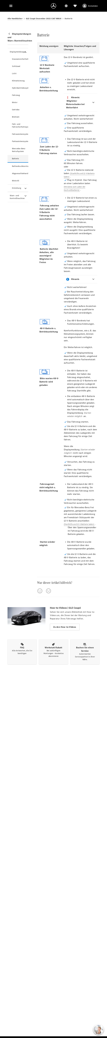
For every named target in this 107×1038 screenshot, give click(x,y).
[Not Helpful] (48, 591)
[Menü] (11, 5)
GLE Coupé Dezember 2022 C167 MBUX (43, 18)
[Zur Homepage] (53, 6)
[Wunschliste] (75, 6)
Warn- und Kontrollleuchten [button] (17, 197)
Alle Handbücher (15, 18)
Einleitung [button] (16, 188)
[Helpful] (39, 591)
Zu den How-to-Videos (64, 626)
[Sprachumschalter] (66, 6)
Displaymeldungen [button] (18, 51)
